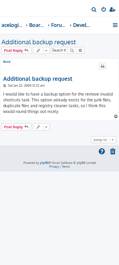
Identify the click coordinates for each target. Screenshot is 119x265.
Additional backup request (38, 42)
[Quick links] (115, 25)
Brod (6, 62)
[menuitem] (94, 10)
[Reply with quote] (102, 66)
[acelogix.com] (14, 7)
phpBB (44, 163)
